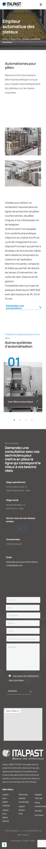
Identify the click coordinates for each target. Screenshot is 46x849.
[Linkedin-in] (20, 528)
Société (38, 810)
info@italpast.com (14, 565)
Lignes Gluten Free (22, 810)
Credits (32, 840)
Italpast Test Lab (38, 796)
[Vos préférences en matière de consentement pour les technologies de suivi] (4, 844)
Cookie (25, 840)
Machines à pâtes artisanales (24, 798)
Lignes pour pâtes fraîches (6, 800)
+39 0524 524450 (14, 544)
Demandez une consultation (15, 307)
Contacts (39, 815)
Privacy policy (16, 840)
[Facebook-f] (25, 528)
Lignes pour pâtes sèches (5, 815)
